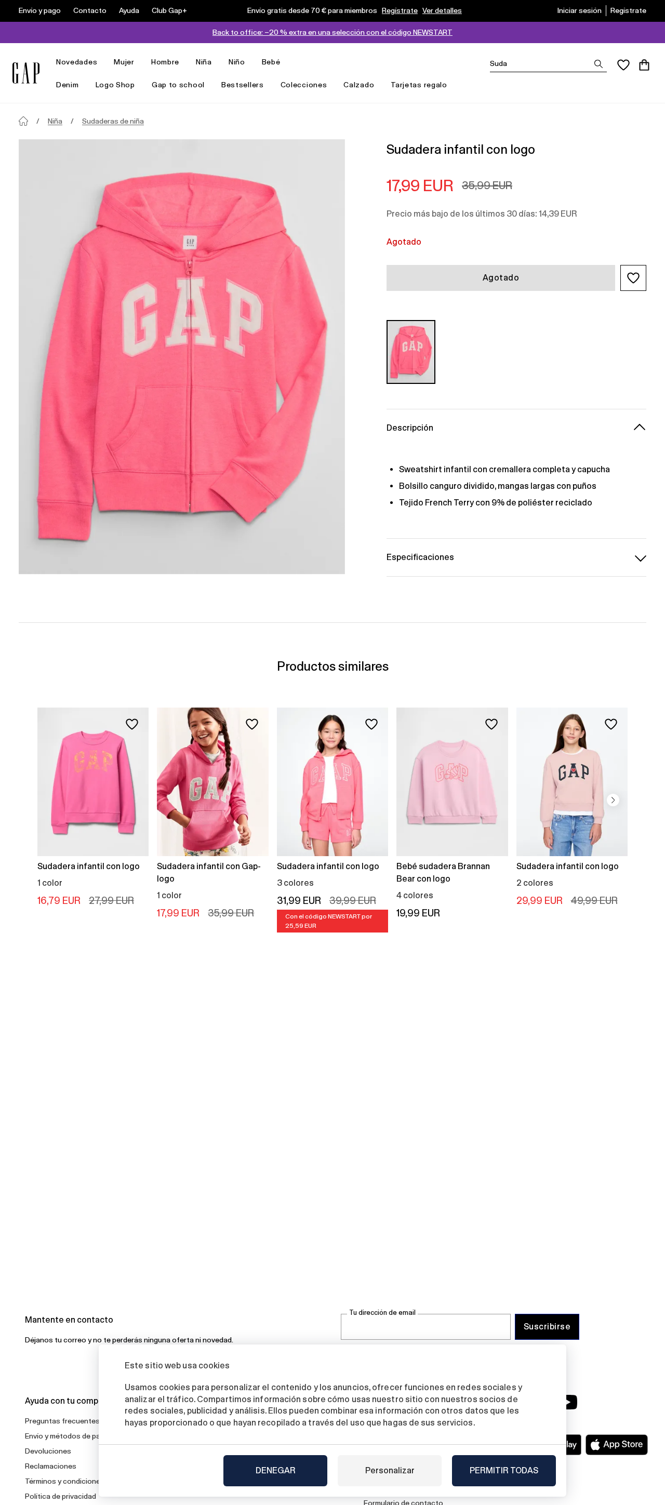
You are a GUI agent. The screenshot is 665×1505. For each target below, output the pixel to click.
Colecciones (304, 85)
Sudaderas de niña (113, 121)
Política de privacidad (60, 1496)
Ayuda (129, 10)
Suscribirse (547, 1326)
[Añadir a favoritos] (132, 724)
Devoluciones (48, 1451)
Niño (237, 62)
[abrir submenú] (102, 62)
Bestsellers (242, 85)
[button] (633, 278)
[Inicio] (23, 121)
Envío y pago (40, 10)
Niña (204, 62)
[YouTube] (567, 1402)
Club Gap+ (169, 10)
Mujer (124, 62)
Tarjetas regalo (419, 85)
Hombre (165, 62)
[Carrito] (644, 65)
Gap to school (178, 85)
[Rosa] (411, 352)
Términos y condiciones (64, 1481)
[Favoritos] (623, 65)
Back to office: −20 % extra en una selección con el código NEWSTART (332, 32)
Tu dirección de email (382, 1312)
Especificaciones (420, 557)
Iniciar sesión (579, 10)
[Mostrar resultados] (598, 64)
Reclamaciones (50, 1466)
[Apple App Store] (617, 1444)
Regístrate (400, 10)
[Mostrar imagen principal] (182, 356)
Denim (67, 85)
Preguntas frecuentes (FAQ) (72, 1421)
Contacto (90, 10)
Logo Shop (115, 85)
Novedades (76, 62)
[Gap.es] (25, 73)
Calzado (358, 85)
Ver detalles (442, 10)
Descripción (410, 428)
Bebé (271, 62)
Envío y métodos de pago (67, 1436)
